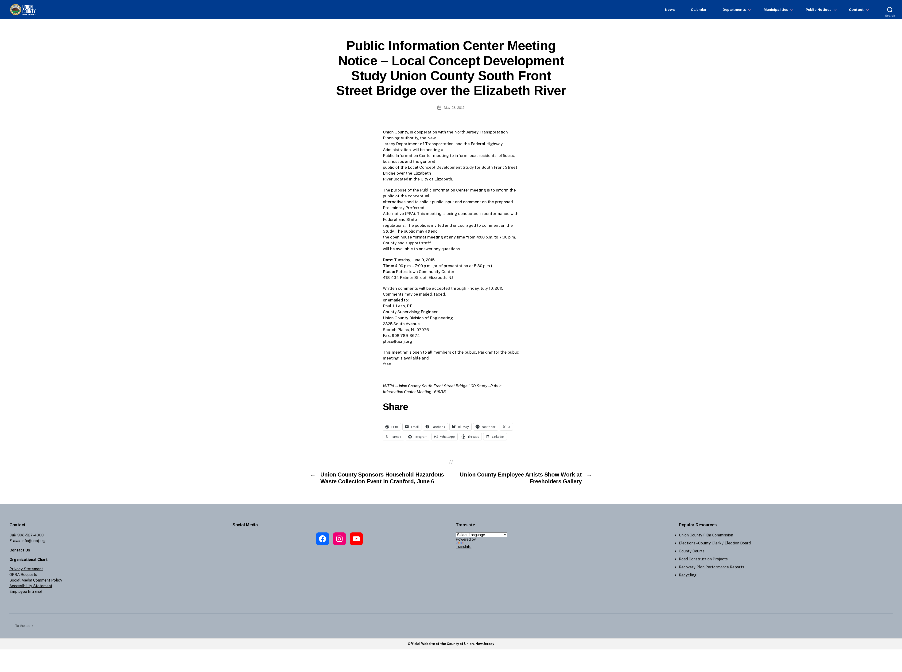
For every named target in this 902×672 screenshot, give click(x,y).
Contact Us (19, 550)
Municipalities (776, 10)
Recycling (687, 575)
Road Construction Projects (703, 559)
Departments (734, 10)
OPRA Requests (23, 574)
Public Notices (819, 10)
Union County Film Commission (706, 535)
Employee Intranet (26, 591)
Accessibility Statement (30, 586)
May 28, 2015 (454, 107)
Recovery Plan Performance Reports (711, 567)
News (670, 10)
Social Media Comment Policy (35, 580)
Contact (856, 10)
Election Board (738, 543)
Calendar (699, 10)
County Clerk (709, 543)
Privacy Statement (26, 569)
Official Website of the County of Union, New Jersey (451, 644)
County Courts (691, 551)
